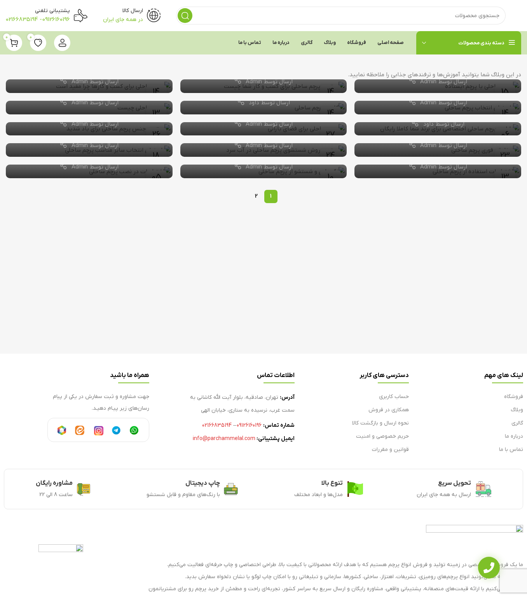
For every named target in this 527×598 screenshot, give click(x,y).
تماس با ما (511, 449)
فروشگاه (513, 396)
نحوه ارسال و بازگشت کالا (380, 423)
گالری (517, 423)
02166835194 (22, 19)
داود (254, 103)
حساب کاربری (394, 396)
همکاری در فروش (388, 410)
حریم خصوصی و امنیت (382, 436)
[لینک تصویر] (474, 539)
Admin (428, 82)
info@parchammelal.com (224, 438)
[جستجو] (185, 15)
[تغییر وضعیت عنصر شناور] (489, 568)
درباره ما (514, 436)
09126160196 (56, 19)
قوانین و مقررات (390, 449)
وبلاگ (517, 410)
